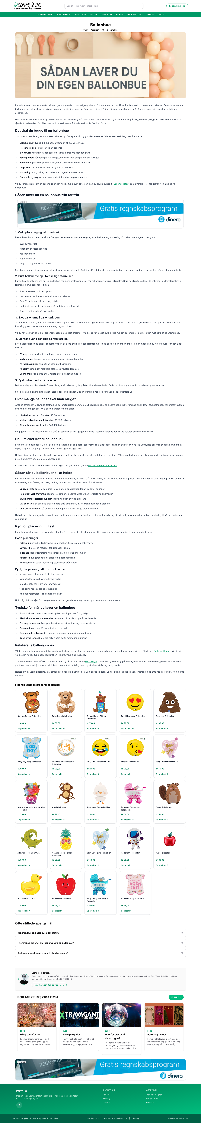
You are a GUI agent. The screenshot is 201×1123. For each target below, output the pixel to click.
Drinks (119, 14)
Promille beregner (154, 1095)
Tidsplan (150, 1102)
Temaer (106, 1095)
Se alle (175, 997)
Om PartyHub (93, 1118)
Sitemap (135, 1118)
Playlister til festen (86, 14)
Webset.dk (183, 1118)
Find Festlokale (155, 14)
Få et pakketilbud (177, 6)
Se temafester (44, 14)
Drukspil (106, 1102)
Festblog (106, 1098)
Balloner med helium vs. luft (102, 465)
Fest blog (107, 14)
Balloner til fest (121, 183)
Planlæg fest (64, 14)
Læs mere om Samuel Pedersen (49, 985)
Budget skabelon (153, 1098)
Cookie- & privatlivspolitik (115, 1118)
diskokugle (91, 661)
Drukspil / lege (135, 14)
